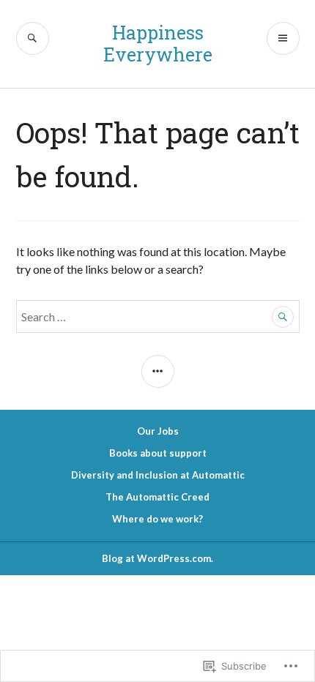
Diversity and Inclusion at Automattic (158, 475)
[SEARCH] (32, 38)
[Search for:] (158, 316)
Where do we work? (157, 519)
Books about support (158, 453)
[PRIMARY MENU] (283, 38)
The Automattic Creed (157, 497)
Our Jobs (158, 431)
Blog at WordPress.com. (157, 558)
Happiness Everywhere (157, 43)
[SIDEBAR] (157, 371)
